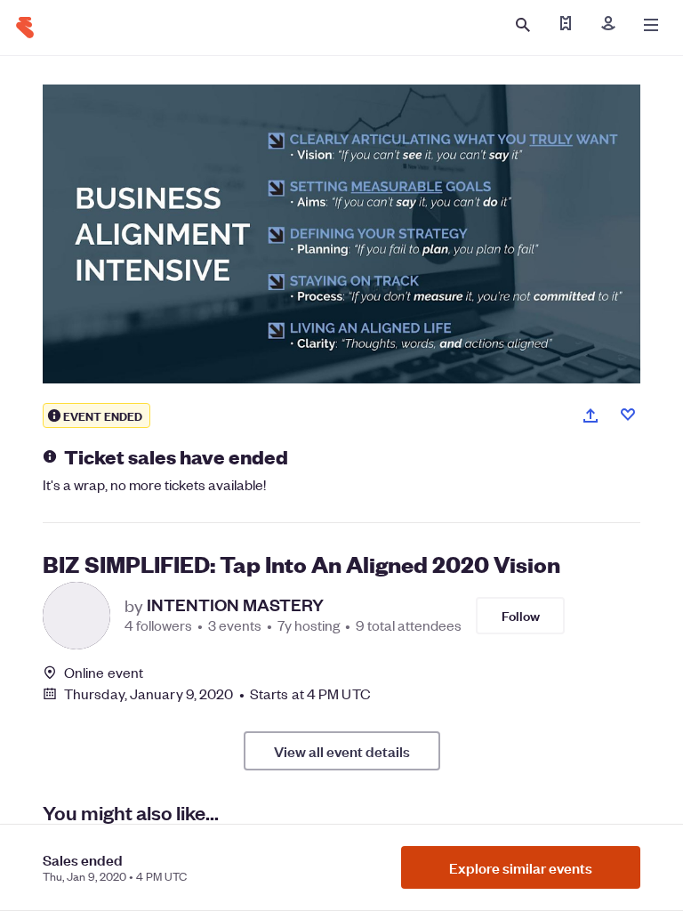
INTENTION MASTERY (235, 605)
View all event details (342, 751)
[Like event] (627, 414)
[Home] (25, 27)
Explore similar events (520, 867)
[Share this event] (590, 415)
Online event (103, 672)
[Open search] (523, 24)
